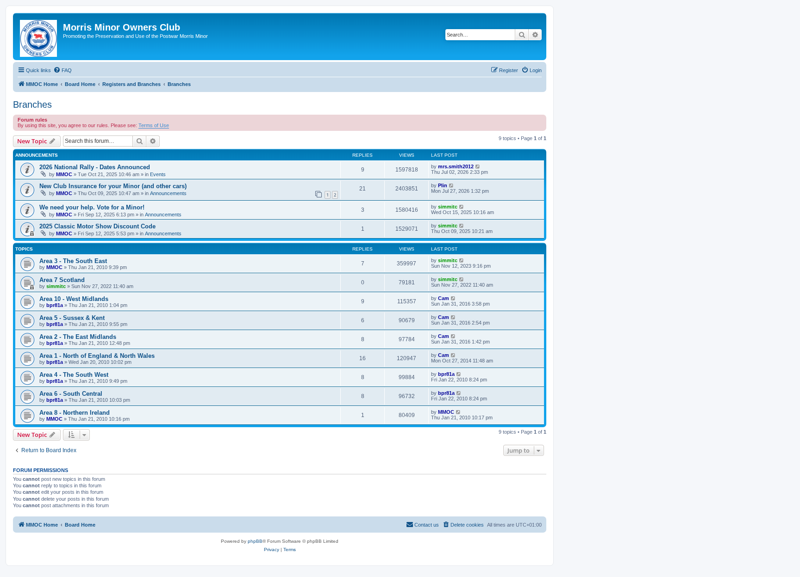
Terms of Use (153, 125)
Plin (442, 185)
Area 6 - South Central (70, 393)
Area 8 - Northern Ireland (74, 412)
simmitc (447, 206)
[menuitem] (62, 70)
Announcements (168, 193)
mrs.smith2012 (456, 166)
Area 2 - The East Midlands (77, 336)
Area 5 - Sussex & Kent (72, 317)
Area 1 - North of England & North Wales (97, 355)
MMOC (64, 174)
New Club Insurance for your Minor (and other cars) (113, 186)
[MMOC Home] (39, 36)
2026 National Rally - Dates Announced (94, 167)
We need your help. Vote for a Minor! (91, 207)
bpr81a (54, 305)
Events (158, 174)
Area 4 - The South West (73, 374)
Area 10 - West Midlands (73, 298)
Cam (443, 298)
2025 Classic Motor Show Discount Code (97, 226)
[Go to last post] (478, 166)
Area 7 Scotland (62, 279)
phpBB (255, 541)
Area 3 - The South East (73, 261)
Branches (32, 104)
